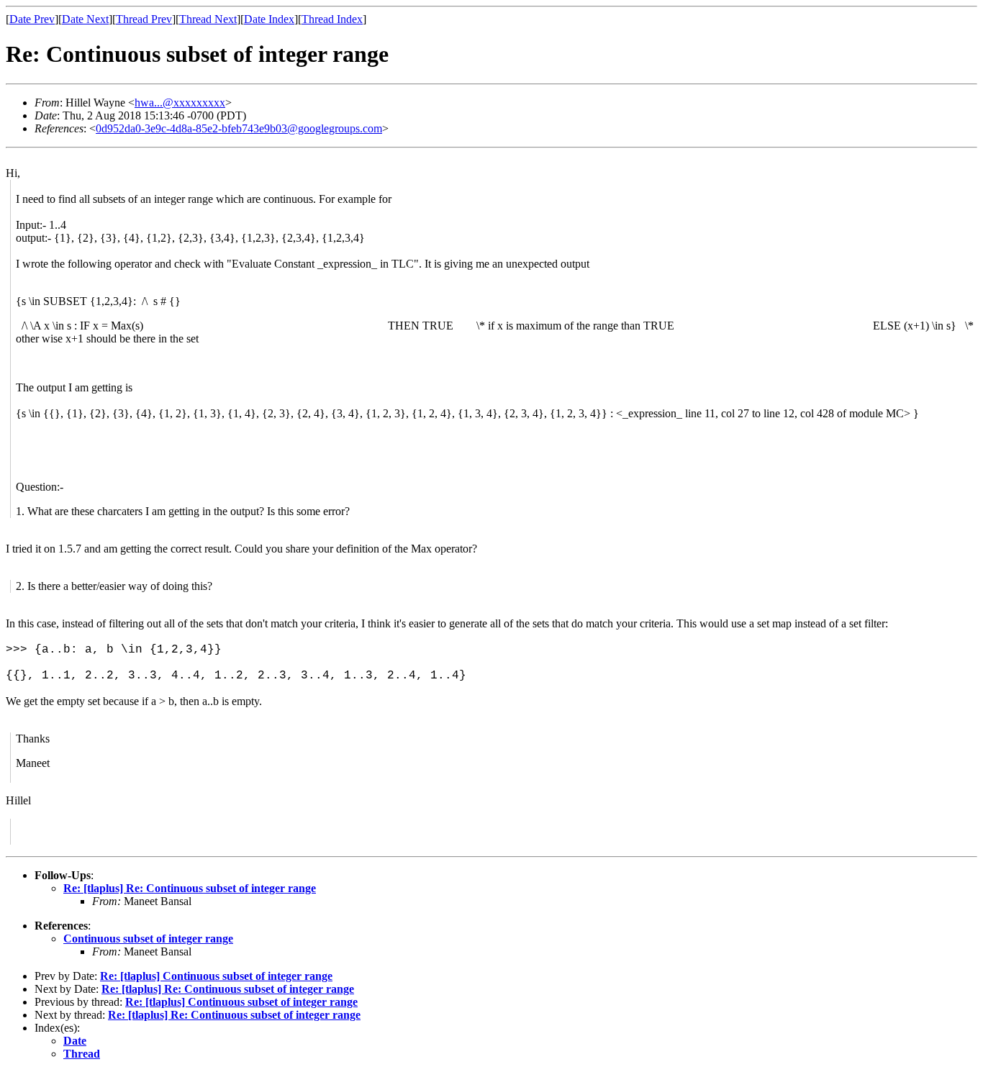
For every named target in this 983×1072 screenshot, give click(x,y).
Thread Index (332, 19)
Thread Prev (144, 19)
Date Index (269, 19)
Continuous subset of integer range (148, 938)
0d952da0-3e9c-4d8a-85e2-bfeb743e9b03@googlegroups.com (239, 128)
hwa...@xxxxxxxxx (180, 102)
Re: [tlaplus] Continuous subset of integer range (216, 976)
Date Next (85, 19)
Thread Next (208, 19)
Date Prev (32, 19)
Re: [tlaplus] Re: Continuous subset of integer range (189, 888)
